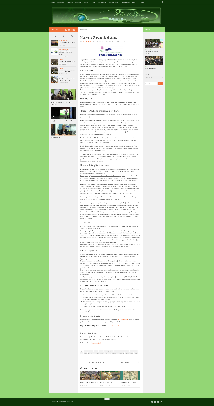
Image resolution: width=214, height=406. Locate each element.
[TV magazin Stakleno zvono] (69, 30)
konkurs (115, 351)
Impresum (134, 2)
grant (112, 351)
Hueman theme (70, 401)
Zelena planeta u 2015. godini (128, 382)
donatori (96, 351)
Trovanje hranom (55, 137)
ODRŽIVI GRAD (113, 2)
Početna (52, 2)
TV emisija (70, 2)
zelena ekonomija (63, 40)
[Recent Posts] (55, 36)
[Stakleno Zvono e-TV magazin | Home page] (106, 16)
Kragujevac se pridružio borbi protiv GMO (62, 121)
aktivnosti (86, 351)
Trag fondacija (96, 343)
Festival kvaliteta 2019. (150, 68)
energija (86, 2)
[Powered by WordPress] (57, 401)
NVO (82, 353)
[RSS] (74, 30)
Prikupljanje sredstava (99, 353)
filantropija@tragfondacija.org (113, 326)
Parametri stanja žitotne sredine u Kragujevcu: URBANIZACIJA (67, 62)
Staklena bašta (102, 2)
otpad (93, 2)
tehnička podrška (113, 353)
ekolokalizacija (126, 2)
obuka (85, 353)
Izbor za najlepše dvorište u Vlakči (89, 382)
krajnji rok (121, 351)
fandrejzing (106, 351)
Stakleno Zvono (87, 41)
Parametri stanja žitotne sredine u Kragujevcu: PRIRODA (67, 70)
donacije (91, 351)
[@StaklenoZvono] (66, 30)
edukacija (101, 351)
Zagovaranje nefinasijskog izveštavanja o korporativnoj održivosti (65, 52)
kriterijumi (127, 351)
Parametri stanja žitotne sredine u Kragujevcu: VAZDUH (67, 79)
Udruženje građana (129, 353)
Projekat (106, 353)
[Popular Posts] (63, 36)
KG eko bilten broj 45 (106, 382)
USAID (135, 353)
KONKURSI (83, 30)
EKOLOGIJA (60, 2)
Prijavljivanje (90, 353)
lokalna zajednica (133, 351)
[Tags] (72, 36)
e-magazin (78, 2)
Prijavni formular (122, 319)
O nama (142, 2)
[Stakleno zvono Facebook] (72, 30)
